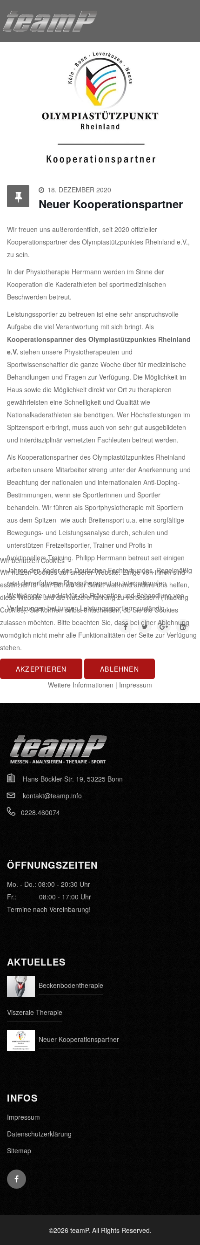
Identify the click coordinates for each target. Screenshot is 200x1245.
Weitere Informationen (80, 684)
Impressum (135, 684)
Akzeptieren (41, 669)
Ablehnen (119, 669)
